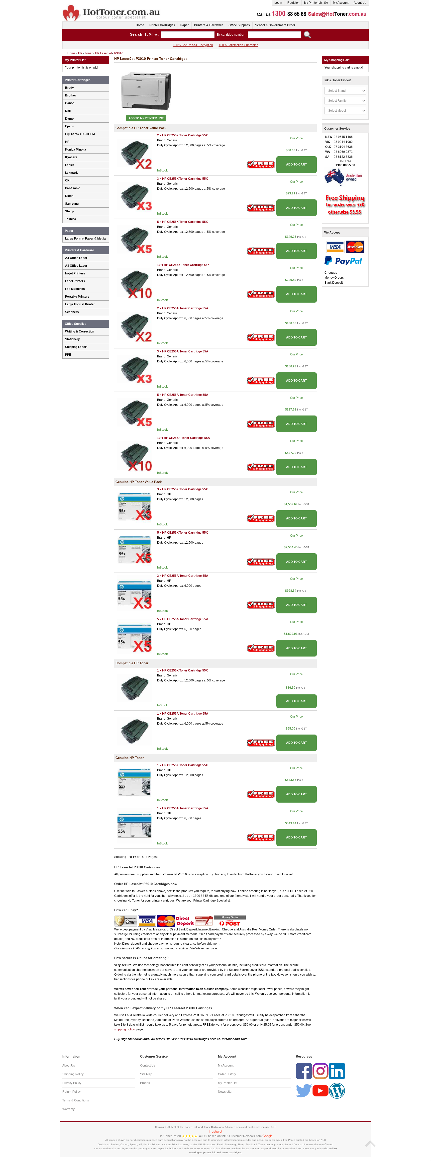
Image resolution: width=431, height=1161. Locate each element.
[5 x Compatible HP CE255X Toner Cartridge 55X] (134, 239)
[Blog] (337, 1090)
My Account (340, 2)
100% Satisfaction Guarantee (238, 45)
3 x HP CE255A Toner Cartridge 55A (182, 351)
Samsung (72, 203)
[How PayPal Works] (343, 260)
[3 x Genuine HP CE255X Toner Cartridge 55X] (134, 506)
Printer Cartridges (162, 25)
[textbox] (188, 34)
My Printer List (227, 1083)
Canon (69, 103)
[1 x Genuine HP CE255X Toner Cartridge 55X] (134, 782)
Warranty (68, 1109)
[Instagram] (320, 1071)
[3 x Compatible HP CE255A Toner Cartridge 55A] (134, 368)
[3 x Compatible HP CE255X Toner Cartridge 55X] (134, 195)
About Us (360, 2)
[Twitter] (304, 1090)
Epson (69, 126)
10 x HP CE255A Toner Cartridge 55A (183, 438)
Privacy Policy (71, 1083)
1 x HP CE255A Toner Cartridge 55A (182, 713)
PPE (68, 354)
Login (278, 2)
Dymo (69, 118)
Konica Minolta (75, 149)
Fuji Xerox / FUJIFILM (80, 134)
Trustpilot (215, 1131)
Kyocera (71, 157)
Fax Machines (75, 289)
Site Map (146, 1074)
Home (140, 25)
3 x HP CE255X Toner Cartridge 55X (182, 178)
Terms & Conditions (75, 1100)
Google (267, 1136)
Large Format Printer (80, 304)
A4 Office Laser (76, 258)
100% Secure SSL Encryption (193, 45)
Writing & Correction (79, 331)
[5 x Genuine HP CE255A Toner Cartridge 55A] (134, 636)
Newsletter (225, 1091)
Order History (227, 1074)
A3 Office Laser (76, 265)
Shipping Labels (76, 347)
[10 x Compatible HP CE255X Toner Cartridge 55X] (134, 282)
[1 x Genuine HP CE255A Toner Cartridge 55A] (134, 825)
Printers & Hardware (208, 25)
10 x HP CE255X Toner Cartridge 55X (183, 265)
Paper (184, 25)
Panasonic (72, 188)
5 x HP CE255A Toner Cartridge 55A (182, 395)
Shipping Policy (73, 1074)
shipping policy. (124, 1029)
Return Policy (71, 1091)
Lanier (69, 165)
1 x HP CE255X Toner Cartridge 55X (182, 670)
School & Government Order (275, 25)
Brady (69, 87)
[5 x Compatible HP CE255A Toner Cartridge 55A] (134, 412)
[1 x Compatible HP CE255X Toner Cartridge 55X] (134, 687)
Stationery (72, 339)
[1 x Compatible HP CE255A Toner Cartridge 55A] (134, 731)
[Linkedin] (337, 1071)
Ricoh (69, 196)
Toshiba (70, 219)
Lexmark (71, 172)
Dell (68, 111)
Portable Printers (77, 296)
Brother (70, 95)
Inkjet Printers (75, 273)
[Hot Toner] (111, 5)
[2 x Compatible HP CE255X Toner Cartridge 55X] (134, 152)
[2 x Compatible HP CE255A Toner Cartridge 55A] (134, 325)
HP (67, 142)
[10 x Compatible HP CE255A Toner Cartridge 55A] (134, 455)
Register (293, 2)
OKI (67, 180)
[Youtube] (320, 1090)
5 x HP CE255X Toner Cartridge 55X (182, 222)
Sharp (69, 211)
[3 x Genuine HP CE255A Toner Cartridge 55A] (134, 593)
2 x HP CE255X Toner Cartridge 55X (182, 135)
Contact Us (147, 1065)
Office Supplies (239, 25)
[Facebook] (304, 1071)
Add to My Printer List (146, 118)
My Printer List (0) (316, 2)
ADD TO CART (296, 164)
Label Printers (75, 281)
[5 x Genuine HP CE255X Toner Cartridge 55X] (134, 549)
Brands (145, 1083)
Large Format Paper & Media (85, 238)
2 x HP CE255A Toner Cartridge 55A (182, 308)
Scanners (72, 312)
